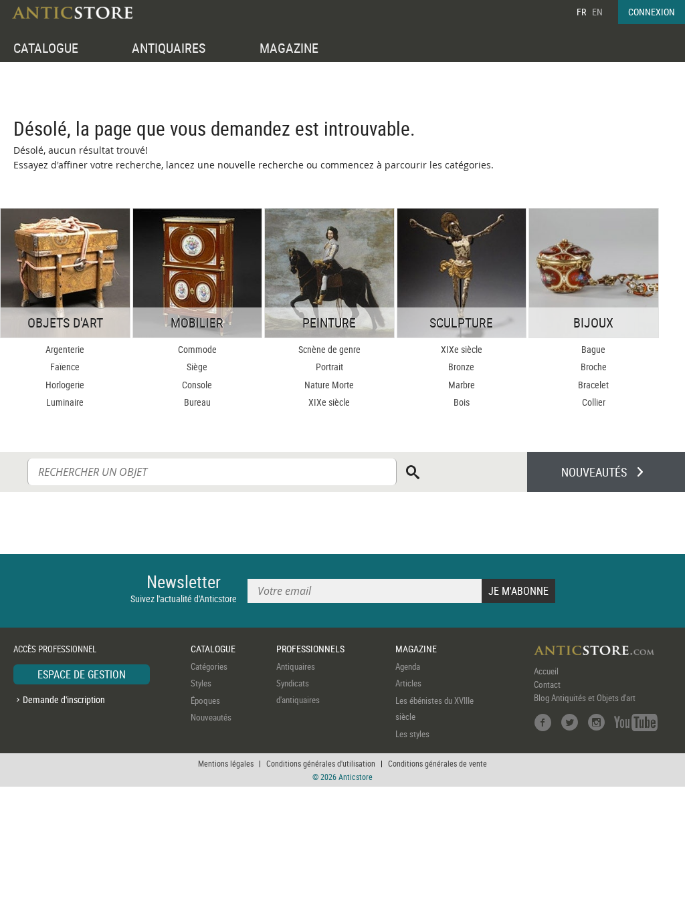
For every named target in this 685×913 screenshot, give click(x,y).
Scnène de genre (329, 349)
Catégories (209, 666)
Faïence (65, 366)
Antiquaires (295, 666)
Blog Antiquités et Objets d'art (584, 698)
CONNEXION (651, 11)
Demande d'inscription (64, 699)
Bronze (461, 366)
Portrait (329, 366)
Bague (593, 349)
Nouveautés (211, 717)
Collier (593, 402)
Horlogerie (64, 384)
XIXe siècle (329, 402)
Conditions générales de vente (437, 763)
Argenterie (64, 349)
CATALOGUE (45, 48)
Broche (594, 366)
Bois (462, 402)
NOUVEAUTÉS (594, 472)
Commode (197, 349)
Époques (205, 700)
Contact (547, 684)
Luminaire (65, 402)
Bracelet (593, 384)
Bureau (197, 402)
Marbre (461, 384)
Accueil (546, 671)
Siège (197, 366)
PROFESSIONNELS (310, 648)
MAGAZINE (289, 48)
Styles (201, 683)
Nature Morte (329, 384)
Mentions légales (226, 763)
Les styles (412, 734)
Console (197, 384)
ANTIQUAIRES (168, 48)
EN (597, 11)
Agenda (407, 666)
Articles (408, 683)
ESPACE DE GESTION (81, 674)
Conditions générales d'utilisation (320, 763)
